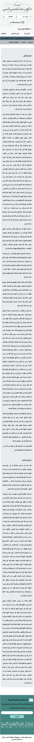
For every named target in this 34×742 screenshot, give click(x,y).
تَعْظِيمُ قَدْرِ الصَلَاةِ (14, 42)
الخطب (23, 42)
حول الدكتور (15, 33)
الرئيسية (27, 33)
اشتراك (17, 716)
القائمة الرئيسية (24, 29)
